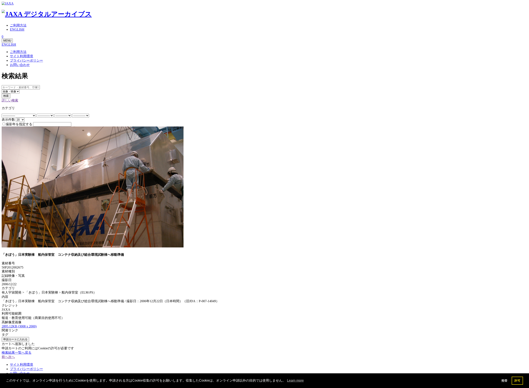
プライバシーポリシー (26, 60)
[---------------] (45, 115)
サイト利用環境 (21, 56)
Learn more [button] (295, 380)
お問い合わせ (20, 65)
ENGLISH (9, 44)
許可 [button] (517, 380)
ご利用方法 (18, 52)
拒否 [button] (504, 380)
